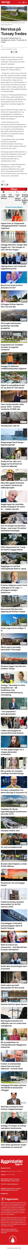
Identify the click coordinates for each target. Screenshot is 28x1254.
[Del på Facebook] (11, 52)
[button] (2, 189)
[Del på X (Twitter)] (14, 52)
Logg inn (20, 2)
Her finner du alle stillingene (14, 207)
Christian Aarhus (15, 1180)
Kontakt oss (4, 1193)
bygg (3, 181)
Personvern (4, 1232)
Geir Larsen (15, 1190)
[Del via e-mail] (16, 52)
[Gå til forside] (6, 2)
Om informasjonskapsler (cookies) (10, 1231)
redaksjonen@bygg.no (12, 1184)
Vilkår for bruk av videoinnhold (8, 1229)
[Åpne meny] (25, 2)
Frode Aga (16, 1179)
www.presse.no (10, 1214)
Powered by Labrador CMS (14, 1248)
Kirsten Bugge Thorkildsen (14, 1188)
